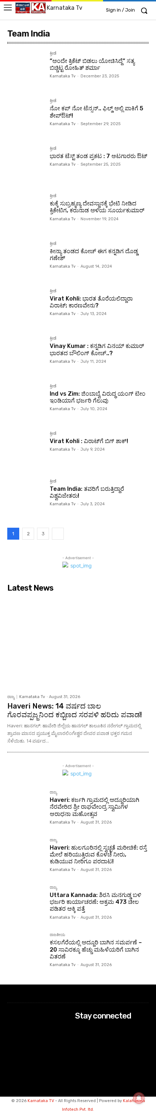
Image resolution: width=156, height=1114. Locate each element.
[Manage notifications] (139, 1098)
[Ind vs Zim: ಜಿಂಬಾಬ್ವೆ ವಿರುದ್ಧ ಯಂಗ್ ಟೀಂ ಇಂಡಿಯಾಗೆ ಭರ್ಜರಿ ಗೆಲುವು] (25, 402)
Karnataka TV (41, 1100)
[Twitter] (80, 1049)
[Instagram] (80, 1039)
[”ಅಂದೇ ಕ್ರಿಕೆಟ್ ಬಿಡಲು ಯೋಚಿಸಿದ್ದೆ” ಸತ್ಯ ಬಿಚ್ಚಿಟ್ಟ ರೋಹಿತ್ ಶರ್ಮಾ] (25, 69)
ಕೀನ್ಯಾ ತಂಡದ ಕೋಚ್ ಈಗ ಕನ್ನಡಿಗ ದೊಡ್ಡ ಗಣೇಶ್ (94, 255)
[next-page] (58, 534)
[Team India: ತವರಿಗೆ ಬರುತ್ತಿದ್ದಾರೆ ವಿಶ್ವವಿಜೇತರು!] (25, 497)
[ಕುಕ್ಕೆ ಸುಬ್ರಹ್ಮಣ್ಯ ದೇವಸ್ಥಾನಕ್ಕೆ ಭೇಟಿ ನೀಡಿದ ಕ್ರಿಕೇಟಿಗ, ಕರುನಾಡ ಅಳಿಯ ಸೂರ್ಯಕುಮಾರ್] (25, 212)
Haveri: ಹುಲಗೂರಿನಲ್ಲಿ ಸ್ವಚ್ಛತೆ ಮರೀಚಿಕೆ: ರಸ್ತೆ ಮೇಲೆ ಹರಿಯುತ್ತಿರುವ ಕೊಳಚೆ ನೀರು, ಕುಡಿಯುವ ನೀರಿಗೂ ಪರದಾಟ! (98, 854)
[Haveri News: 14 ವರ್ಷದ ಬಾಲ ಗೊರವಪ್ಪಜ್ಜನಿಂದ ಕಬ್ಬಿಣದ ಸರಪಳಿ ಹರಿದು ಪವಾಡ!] (78, 642)
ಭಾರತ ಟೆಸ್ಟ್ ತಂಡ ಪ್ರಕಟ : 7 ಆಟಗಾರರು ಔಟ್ (98, 156)
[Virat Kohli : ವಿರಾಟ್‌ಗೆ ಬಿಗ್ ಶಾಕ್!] (25, 449)
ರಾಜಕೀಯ (57, 935)
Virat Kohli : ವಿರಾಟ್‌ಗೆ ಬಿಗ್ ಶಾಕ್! (89, 441)
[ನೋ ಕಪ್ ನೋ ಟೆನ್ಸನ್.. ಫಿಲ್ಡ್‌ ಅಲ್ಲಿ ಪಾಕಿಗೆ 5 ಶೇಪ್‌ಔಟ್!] (25, 117)
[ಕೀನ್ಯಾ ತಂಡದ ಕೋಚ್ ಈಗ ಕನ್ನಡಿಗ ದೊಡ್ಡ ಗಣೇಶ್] (25, 260)
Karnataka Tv (62, 76)
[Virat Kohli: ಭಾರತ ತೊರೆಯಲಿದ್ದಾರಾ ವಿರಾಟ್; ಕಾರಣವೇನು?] (25, 307)
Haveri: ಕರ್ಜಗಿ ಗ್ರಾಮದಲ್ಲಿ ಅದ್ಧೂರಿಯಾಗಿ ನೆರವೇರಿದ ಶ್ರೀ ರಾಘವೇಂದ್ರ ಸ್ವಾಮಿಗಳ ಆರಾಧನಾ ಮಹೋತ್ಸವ (94, 806)
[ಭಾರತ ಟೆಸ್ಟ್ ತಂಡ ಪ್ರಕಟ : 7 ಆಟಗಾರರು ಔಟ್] (25, 164)
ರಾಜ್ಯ (11, 697)
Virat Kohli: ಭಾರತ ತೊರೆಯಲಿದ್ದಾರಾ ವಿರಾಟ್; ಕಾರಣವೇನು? (91, 302)
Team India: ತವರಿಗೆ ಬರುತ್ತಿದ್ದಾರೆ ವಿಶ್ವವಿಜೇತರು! (87, 492)
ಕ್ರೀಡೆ (53, 53)
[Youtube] (80, 1059)
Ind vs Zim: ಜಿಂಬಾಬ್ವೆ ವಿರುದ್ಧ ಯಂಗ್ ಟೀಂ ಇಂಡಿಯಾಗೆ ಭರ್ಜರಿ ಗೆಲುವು (97, 397)
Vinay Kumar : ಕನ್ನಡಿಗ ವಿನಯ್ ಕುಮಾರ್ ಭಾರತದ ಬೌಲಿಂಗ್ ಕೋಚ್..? (97, 349)
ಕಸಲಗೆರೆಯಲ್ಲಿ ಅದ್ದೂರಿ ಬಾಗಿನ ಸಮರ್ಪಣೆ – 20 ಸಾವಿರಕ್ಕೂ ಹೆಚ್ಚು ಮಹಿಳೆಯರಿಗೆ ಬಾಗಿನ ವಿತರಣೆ (96, 949)
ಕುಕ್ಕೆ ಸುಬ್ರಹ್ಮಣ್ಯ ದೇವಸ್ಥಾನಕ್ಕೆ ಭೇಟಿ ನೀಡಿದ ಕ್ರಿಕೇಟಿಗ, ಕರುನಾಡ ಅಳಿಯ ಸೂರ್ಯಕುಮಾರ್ (97, 207)
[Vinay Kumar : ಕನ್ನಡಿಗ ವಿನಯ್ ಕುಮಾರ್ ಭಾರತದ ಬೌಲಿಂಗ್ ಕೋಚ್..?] (25, 354)
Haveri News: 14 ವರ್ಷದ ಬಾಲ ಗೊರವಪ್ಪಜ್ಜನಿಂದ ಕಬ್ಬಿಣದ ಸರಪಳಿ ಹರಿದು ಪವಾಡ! (74, 710)
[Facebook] (80, 1030)
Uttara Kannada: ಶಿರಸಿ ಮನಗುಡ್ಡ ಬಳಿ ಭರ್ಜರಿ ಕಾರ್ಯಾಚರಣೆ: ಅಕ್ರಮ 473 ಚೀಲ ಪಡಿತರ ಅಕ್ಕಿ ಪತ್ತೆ (95, 902)
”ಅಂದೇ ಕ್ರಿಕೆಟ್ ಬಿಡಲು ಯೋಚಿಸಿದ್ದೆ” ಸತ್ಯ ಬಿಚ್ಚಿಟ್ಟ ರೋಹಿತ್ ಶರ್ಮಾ (92, 64)
